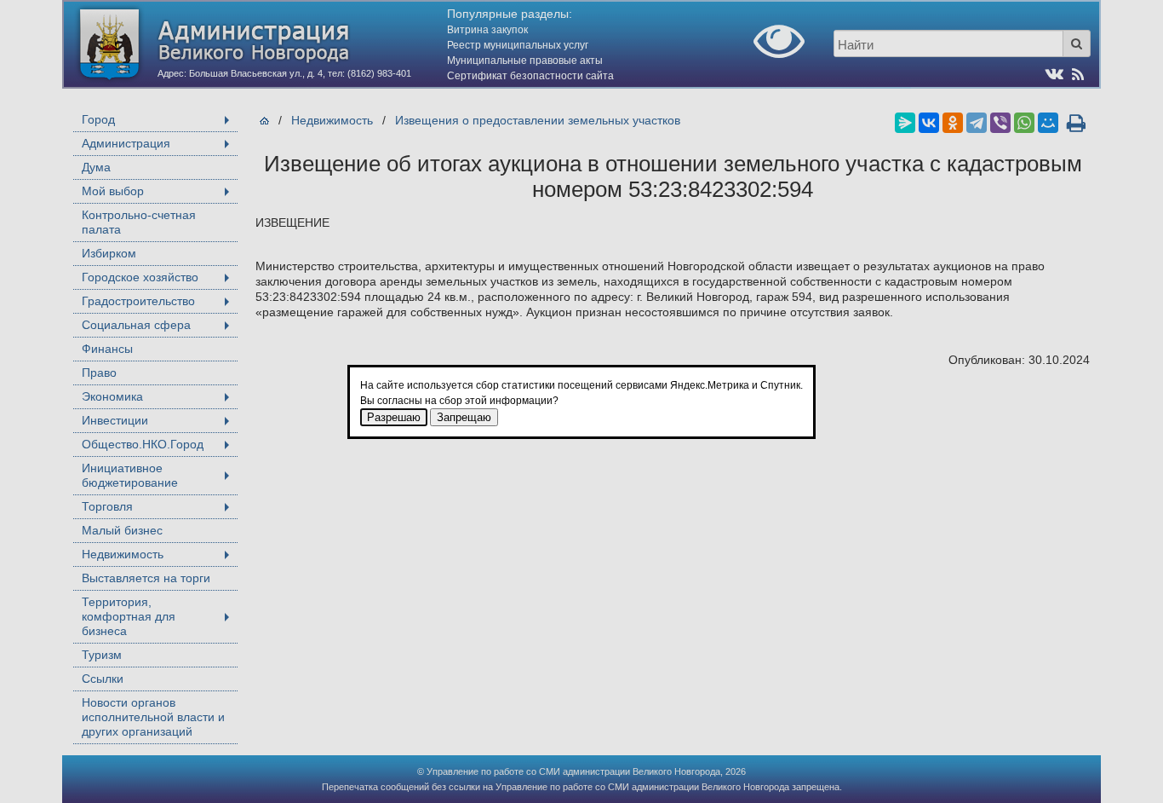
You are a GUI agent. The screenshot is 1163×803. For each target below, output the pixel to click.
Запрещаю (464, 417)
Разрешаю (394, 417)
